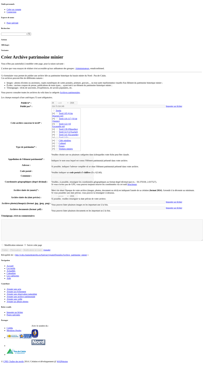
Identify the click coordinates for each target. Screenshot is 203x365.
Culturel (62, 143)
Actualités (11, 271)
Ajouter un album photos (17, 301)
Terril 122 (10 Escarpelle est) (61, 125)
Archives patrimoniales (70, 92)
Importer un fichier (174, 106)
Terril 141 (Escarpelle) (68, 135)
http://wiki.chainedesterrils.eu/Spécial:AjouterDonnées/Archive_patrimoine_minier (51, 255)
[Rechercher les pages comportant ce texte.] (29, 34)
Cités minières (65, 140)
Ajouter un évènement (16, 291)
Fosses (61, 146)
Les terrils (11, 268)
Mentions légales (14, 330)
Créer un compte (14, 9)
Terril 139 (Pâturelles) (68, 129)
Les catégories (13, 276)
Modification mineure (13, 245)
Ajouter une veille (14, 299)
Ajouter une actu (14, 289)
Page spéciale (12, 23)
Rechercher (5, 28)
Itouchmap (132, 184)
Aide (9, 278)
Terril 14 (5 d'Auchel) (68, 132)
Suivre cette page (34, 245)
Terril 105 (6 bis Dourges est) (62, 114)
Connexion (11, 12)
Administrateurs (82, 68)
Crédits (10, 328)
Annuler (46, 250)
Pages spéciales (13, 315)
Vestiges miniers (66, 149)
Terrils (58, 110)
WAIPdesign (62, 361)
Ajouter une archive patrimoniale (21, 296)
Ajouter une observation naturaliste (22, 294)
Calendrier (11, 273)
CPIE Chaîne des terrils (13, 361)
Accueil (10, 266)
